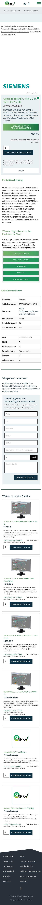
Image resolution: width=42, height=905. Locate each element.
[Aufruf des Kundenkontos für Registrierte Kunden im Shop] (25, 3)
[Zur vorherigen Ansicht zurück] (38, 99)
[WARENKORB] (28, 3)
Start (2, 26)
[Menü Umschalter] (39, 3)
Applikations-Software (11, 383)
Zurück (21, 170)
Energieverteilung (17, 29)
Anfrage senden (26, 477)
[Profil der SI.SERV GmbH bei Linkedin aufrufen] (21, 888)
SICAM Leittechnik (29, 29)
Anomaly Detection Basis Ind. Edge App (18, 808)
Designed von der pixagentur (21, 900)
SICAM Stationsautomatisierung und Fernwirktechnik (28, 311)
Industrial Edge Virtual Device (14, 752)
